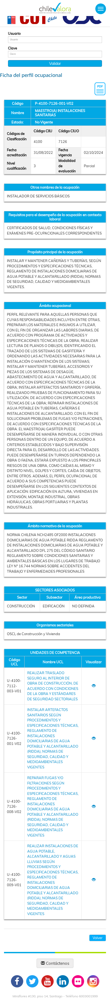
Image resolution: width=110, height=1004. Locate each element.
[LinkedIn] (63, 981)
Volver (98, 938)
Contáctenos (57, 963)
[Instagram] (93, 981)
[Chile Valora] (55, 8)
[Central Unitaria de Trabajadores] (39, 19)
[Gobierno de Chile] (11, 19)
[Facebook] (17, 981)
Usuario (14, 33)
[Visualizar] (93, 686)
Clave (12, 48)
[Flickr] (78, 981)
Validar (55, 63)
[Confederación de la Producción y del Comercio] (82, 19)
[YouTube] (47, 981)
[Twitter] (32, 981)
